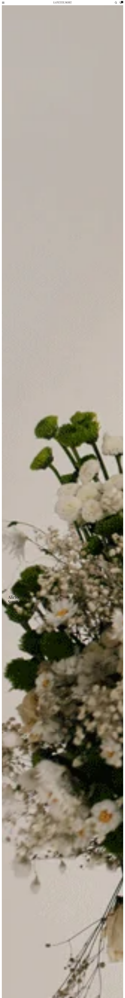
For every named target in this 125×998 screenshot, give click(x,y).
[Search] (116, 2)
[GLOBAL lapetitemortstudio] (62, 2)
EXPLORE (13, 612)
